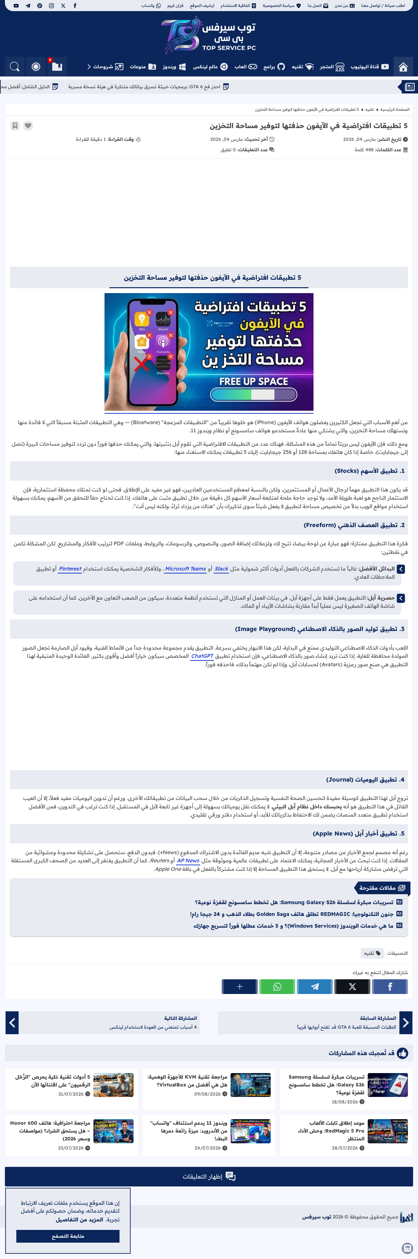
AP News (188, 860)
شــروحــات (103, 67)
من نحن (341, 5)
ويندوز (169, 67)
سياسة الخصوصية (279, 5)
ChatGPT (202, 656)
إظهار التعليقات (202, 1176)
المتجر (327, 67)
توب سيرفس (316, 1217)
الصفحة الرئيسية (395, 109)
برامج (269, 67)
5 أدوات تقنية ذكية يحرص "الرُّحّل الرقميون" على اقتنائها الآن (52, 1081)
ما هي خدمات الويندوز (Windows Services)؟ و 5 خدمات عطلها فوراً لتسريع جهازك (294, 925)
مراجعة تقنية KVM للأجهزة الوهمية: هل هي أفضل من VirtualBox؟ (187, 1081)
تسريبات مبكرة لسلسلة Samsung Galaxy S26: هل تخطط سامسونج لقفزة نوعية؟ (294, 902)
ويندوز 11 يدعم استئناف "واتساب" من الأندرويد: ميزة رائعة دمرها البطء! (188, 1131)
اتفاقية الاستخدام (235, 5)
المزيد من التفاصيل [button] (79, 1219)
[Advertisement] (209, 216)
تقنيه (297, 67)
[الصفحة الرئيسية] (403, 66)
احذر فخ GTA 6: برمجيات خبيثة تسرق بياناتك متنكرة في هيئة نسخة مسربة (181, 87)
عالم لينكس (205, 67)
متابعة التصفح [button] (68, 1236)
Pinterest (70, 568)
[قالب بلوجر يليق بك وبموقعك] (406, 1217)
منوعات (138, 67)
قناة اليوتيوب (365, 67)
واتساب (147, 5)
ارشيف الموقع (202, 5)
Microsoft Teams (185, 568)
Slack (221, 568)
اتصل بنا (315, 5)
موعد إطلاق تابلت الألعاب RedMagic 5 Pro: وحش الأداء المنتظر (331, 1131)
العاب (241, 67)
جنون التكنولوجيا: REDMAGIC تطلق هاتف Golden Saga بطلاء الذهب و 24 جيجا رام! (292, 914)
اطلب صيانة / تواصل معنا (383, 5)
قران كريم (176, 5)
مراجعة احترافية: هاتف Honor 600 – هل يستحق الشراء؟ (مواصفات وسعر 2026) (50, 1131)
